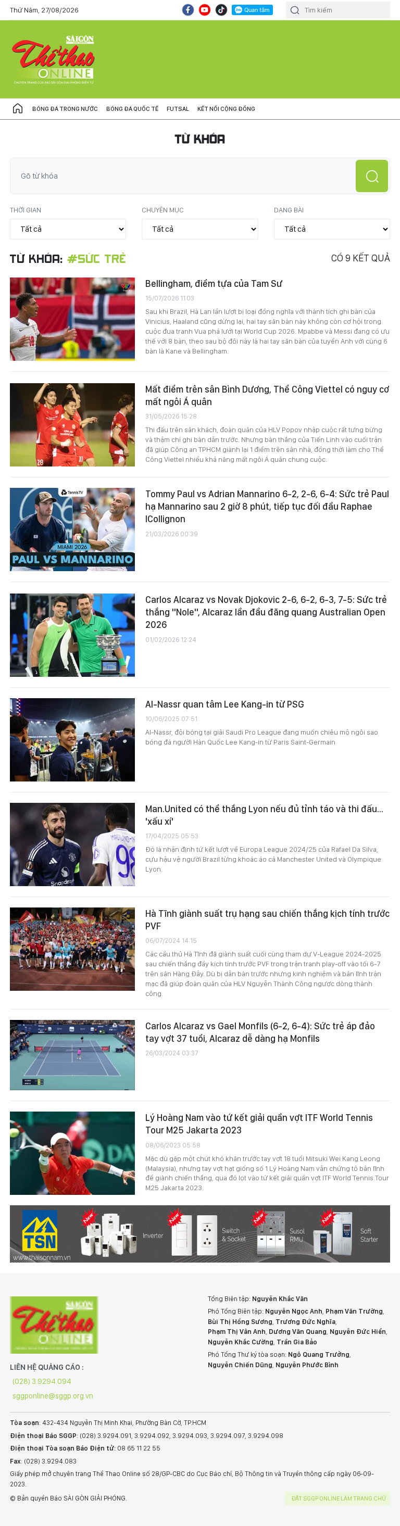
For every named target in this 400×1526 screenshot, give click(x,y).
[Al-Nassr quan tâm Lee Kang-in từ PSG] (72, 739)
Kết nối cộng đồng (226, 108)
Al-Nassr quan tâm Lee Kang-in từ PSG (224, 704)
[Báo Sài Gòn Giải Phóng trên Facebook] (188, 10)
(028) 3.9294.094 (41, 1381)
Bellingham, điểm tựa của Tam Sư (213, 283)
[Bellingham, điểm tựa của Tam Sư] (72, 319)
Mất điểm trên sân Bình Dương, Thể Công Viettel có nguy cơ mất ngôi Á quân (267, 395)
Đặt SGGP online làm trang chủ (339, 1498)
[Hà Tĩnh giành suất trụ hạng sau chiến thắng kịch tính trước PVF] (72, 949)
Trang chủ (18, 108)
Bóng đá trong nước (65, 108)
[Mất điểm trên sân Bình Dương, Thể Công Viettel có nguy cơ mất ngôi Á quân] (72, 424)
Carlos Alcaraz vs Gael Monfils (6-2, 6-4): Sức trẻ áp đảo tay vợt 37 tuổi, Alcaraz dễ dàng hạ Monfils (260, 1032)
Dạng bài (289, 210)
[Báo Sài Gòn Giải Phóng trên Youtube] (204, 10)
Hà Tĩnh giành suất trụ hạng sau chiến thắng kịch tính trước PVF (267, 919)
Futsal (178, 108)
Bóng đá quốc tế (132, 108)
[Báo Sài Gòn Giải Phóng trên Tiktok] (221, 10)
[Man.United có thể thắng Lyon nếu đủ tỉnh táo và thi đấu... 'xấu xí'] (72, 844)
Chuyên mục (163, 210)
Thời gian (25, 210)
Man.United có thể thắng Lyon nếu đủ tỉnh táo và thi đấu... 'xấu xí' (264, 815)
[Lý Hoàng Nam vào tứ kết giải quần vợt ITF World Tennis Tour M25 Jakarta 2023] (72, 1153)
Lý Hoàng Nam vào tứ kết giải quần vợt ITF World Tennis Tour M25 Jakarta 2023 (259, 1124)
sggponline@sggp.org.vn (52, 1396)
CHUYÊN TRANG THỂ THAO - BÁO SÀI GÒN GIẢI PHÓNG (54, 59)
